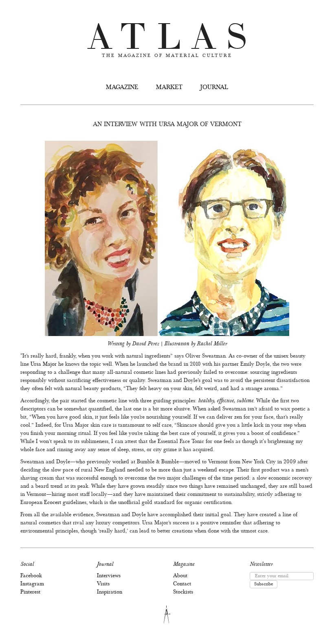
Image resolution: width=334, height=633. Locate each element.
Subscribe (263, 584)
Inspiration (109, 592)
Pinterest (30, 592)
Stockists (183, 592)
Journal (214, 87)
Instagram (32, 584)
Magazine (122, 87)
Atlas (172, 32)
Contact (182, 584)
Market (169, 87)
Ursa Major (44, 364)
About (180, 576)
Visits (103, 584)
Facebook (31, 576)
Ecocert (52, 503)
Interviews (109, 576)
